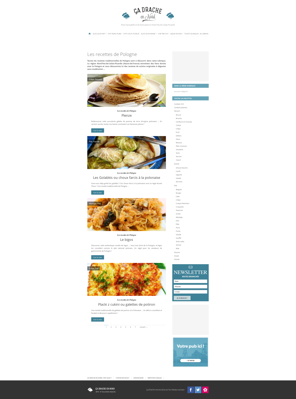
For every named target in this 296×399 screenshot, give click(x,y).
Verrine (179, 156)
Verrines (179, 182)
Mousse (179, 143)
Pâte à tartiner (181, 146)
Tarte (178, 153)
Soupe (176, 256)
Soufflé (178, 238)
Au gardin (204, 34)
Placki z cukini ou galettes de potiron (126, 304)
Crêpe (178, 129)
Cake (178, 196)
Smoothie (179, 149)
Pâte (177, 224)
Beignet (179, 189)
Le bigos (126, 239)
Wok (177, 248)
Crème (178, 125)
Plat (175, 185)
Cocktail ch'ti (179, 104)
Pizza (178, 228)
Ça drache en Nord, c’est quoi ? (99, 378)
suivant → (144, 327)
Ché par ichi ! (163, 34)
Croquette (180, 207)
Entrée (176, 164)
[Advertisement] (148, 44)
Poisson (177, 252)
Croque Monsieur (182, 203)
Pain (177, 221)
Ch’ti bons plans (115, 34)
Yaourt (178, 160)
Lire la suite (97, 130)
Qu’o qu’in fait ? (99, 34)
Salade (178, 178)
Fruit (177, 132)
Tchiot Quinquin (191, 34)
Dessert (177, 111)
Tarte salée (180, 241)
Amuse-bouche (182, 168)
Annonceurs (138, 378)
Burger (178, 193)
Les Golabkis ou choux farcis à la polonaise (126, 177)
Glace (178, 139)
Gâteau (178, 136)
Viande (176, 259)
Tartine (178, 245)
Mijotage (179, 217)
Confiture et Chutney (184, 122)
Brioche (179, 118)
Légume (179, 175)
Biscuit (178, 115)
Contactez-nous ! (122, 378)
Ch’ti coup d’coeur (131, 34)
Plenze (127, 115)
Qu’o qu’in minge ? (148, 34)
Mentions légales (155, 378)
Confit (178, 171)
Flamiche (179, 210)
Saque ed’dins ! (176, 34)
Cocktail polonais (180, 107)
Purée (178, 231)
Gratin (178, 214)
